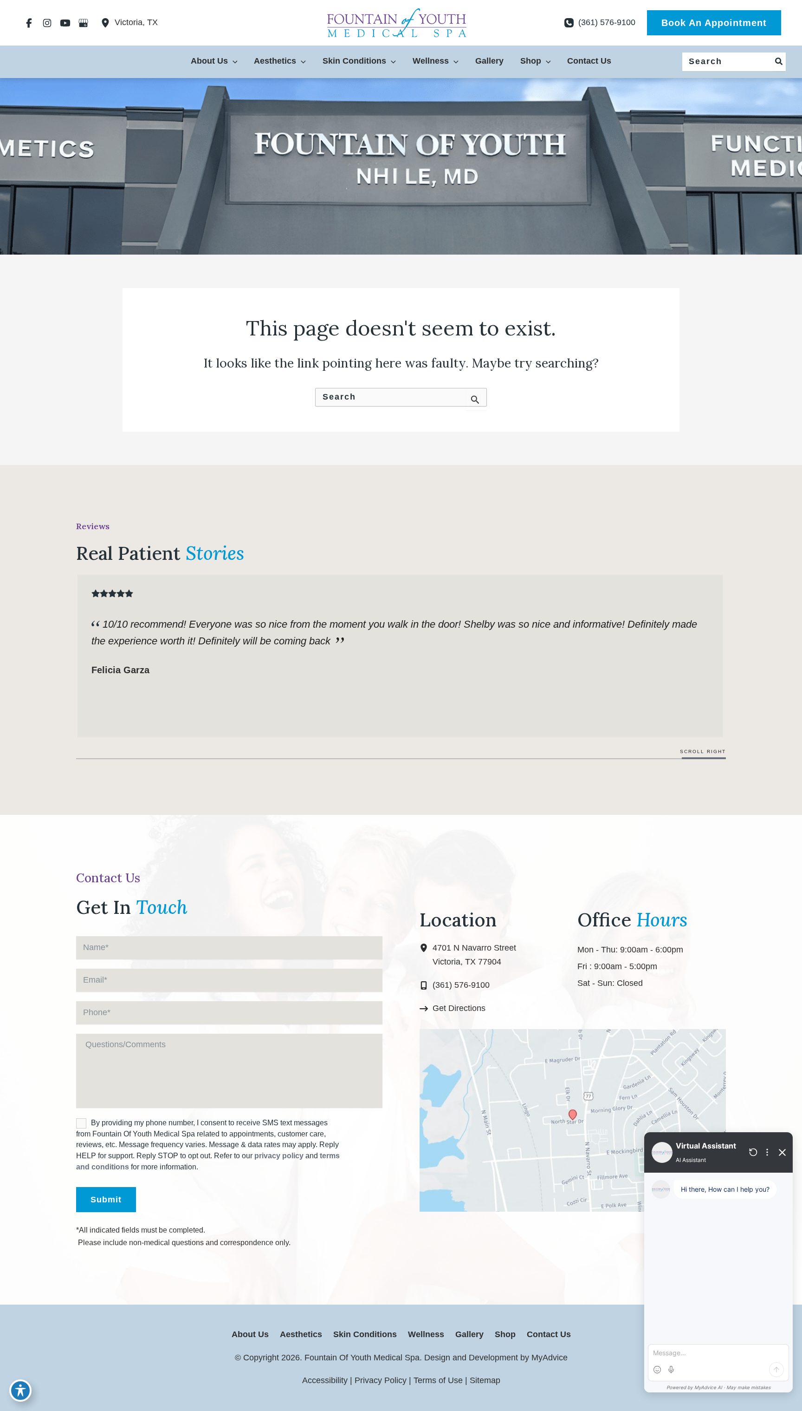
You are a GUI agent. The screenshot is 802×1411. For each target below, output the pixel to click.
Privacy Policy (381, 1380)
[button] (714, 22)
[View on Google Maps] (573, 1120)
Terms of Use (438, 1380)
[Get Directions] (452, 1009)
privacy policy (279, 1156)
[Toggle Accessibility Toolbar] (20, 1390)
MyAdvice (548, 1357)
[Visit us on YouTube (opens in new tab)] (65, 22)
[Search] (779, 62)
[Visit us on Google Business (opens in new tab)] (83, 22)
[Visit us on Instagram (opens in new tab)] (47, 22)
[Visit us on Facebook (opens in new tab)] (29, 22)
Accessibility (325, 1380)
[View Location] (108, 23)
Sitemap (485, 1380)
